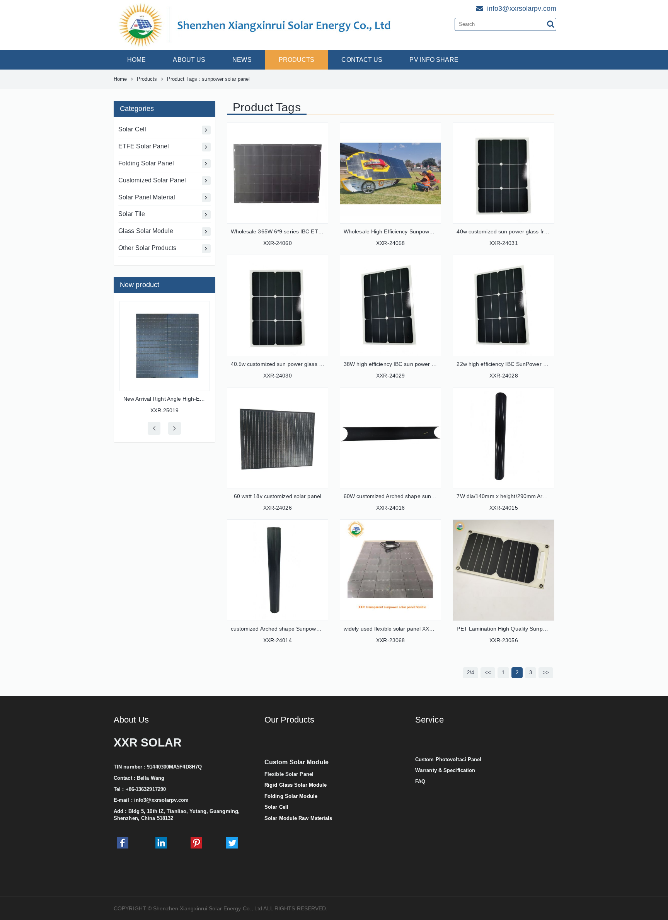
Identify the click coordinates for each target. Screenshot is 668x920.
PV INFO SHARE (433, 59)
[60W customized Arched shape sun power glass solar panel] (390, 438)
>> (546, 672)
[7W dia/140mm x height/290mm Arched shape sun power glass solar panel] (503, 438)
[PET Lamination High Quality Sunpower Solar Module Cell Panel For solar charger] (503, 570)
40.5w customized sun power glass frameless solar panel (301, 364)
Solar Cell (132, 129)
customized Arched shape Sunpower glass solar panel (298, 629)
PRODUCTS (297, 59)
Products (147, 79)
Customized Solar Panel (152, 180)
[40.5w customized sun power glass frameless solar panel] (277, 305)
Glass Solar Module (145, 231)
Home (120, 79)
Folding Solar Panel (146, 163)
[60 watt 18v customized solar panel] (277, 438)
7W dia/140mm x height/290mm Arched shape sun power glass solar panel (549, 496)
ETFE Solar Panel (143, 146)
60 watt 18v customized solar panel (277, 496)
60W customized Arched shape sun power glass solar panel (418, 496)
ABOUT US (189, 59)
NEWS (241, 59)
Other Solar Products (147, 248)
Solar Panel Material (146, 197)
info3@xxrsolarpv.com (161, 800)
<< (488, 672)
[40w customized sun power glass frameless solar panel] (503, 173)
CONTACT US (361, 59)
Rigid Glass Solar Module (295, 785)
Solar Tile (131, 214)
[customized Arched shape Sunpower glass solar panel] (277, 570)
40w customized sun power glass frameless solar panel (525, 231)
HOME (136, 59)
